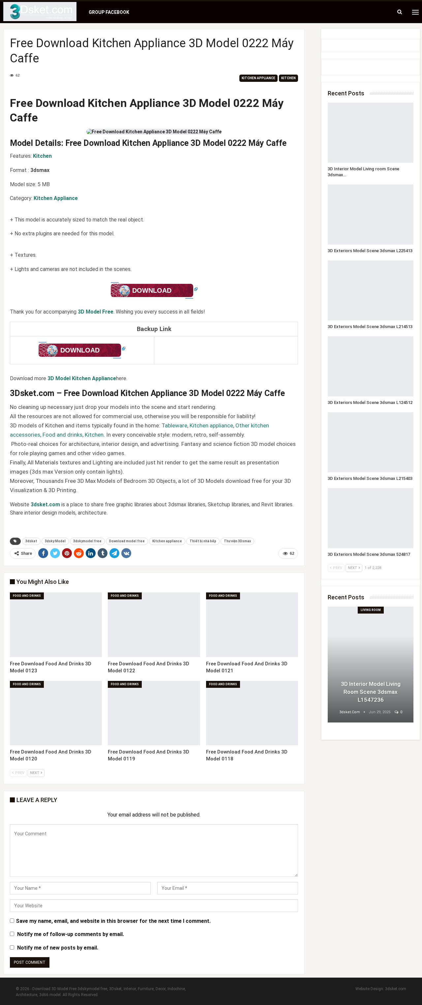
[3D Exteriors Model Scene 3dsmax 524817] (370, 518)
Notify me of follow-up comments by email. (70, 934)
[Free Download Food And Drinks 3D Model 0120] (56, 713)
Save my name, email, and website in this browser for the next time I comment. (113, 921)
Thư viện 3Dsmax (237, 541)
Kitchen (288, 78)
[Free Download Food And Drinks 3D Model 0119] (154, 713)
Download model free (127, 541)
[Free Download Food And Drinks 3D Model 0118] (252, 713)
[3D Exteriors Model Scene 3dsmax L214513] (370, 290)
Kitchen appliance (258, 78)
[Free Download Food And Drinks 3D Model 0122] (154, 624)
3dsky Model (55, 541)
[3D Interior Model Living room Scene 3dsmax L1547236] (370, 133)
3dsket (31, 541)
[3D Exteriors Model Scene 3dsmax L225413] (370, 214)
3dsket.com (395, 989)
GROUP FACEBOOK (109, 12)
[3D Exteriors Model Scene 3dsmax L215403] (370, 442)
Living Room (371, 610)
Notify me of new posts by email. (57, 948)
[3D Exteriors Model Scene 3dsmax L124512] (370, 366)
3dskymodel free (87, 541)
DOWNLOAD (151, 290)
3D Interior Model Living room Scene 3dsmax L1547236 (371, 692)
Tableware (174, 425)
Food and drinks (62, 434)
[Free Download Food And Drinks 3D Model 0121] (252, 624)
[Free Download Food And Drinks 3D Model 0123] (56, 624)
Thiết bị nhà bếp (203, 541)
